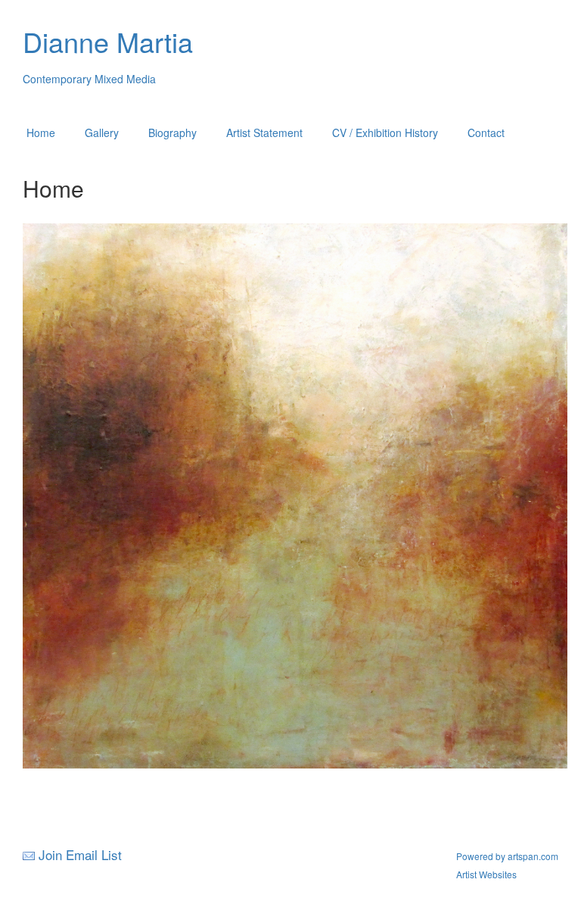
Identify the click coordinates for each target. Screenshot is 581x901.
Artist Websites (486, 874)
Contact (486, 132)
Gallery (102, 132)
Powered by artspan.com (507, 856)
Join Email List (80, 854)
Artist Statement (264, 132)
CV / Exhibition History (385, 132)
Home (40, 132)
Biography (172, 132)
